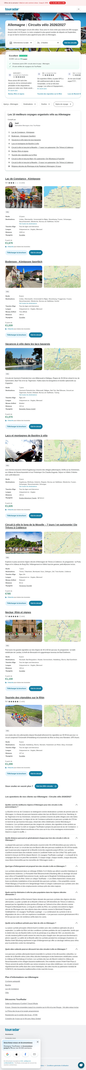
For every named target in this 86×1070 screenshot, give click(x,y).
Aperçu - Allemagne (10, 104)
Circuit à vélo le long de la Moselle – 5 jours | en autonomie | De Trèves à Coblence (42, 162)
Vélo (7, 993)
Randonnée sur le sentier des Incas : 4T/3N (21, 1015)
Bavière (8, 985)
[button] (43, 247)
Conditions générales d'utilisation (57, 1065)
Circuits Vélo (20, 14)
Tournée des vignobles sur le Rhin (49, 94)
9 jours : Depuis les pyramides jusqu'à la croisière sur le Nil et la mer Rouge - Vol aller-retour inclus (41, 1007)
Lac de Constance (12, 989)
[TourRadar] (12, 9)
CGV (21, 1061)
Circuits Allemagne (10, 14)
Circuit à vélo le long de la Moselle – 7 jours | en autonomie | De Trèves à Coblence (42, 147)
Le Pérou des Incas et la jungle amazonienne (22, 1011)
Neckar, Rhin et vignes (16, 94)
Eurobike (22, 235)
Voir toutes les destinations (28, 224)
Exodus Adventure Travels (27, 498)
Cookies (41, 1065)
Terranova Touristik (25, 586)
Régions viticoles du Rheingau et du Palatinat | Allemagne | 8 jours (36, 166)
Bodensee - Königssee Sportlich (24, 136)
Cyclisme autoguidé (12, 981)
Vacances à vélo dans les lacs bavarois (26, 140)
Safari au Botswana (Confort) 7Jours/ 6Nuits (21, 1003)
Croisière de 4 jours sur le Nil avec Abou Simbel (23, 1019)
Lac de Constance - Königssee (23, 132)
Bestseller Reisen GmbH (27, 409)
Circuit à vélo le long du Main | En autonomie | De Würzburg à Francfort (38, 159)
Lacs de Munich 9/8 (75, 94)
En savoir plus (13, 90)
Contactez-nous (10, 1038)
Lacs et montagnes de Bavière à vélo (25, 144)
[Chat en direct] (81, 1065)
